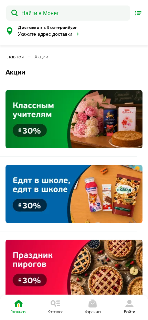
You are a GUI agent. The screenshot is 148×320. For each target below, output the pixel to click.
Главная (15, 56)
